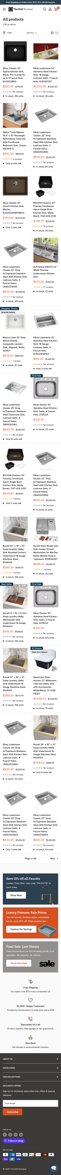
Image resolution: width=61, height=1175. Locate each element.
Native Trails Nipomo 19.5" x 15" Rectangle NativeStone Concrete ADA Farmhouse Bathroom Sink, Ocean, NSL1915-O (15, 140)
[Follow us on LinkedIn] (21, 1135)
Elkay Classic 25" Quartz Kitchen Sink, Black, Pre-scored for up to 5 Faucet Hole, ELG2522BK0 (14, 75)
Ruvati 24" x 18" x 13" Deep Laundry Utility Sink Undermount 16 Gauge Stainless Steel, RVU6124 (44, 751)
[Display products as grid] (52, 33)
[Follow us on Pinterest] (16, 1135)
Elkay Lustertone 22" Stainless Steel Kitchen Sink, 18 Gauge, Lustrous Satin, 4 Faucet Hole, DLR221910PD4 (45, 345)
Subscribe (12, 1111)
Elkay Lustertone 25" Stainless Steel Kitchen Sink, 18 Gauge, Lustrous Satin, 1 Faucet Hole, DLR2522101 (45, 75)
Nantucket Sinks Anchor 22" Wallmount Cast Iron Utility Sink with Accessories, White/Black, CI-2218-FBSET (44, 685)
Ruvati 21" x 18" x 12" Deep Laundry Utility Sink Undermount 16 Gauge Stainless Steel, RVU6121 (14, 684)
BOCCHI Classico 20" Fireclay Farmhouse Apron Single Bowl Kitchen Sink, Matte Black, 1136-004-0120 (44, 209)
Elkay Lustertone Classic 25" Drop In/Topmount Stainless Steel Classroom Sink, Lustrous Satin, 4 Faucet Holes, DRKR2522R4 (14, 414)
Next (52, 858)
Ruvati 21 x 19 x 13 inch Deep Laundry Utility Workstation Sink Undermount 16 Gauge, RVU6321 (15, 620)
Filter (9, 32)
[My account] (50, 9)
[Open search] (44, 9)
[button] (53, 1167)
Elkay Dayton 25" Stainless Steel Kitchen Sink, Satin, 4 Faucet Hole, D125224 (45, 409)
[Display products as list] (57, 33)
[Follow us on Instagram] (10, 1135)
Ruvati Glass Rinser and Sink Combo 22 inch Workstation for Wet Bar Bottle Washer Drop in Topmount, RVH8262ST (45, 552)
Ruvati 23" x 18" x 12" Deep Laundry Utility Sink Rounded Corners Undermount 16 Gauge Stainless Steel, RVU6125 (14, 554)
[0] (56, 9)
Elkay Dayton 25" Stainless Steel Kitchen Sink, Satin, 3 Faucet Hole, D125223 (45, 618)
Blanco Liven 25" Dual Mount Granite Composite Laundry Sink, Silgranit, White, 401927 (14, 344)
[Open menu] (4, 9)
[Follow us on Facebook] (5, 1135)
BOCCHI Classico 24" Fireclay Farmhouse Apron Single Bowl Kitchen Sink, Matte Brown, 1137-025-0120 (14, 482)
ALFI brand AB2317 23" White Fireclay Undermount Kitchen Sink (45, 271)
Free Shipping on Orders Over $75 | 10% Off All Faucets (30, 2)
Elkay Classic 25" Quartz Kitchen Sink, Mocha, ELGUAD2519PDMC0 (13, 208)
